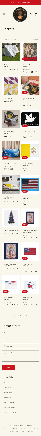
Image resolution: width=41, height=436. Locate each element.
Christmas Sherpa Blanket (28, 65)
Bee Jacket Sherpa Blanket (28, 99)
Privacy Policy (9, 398)
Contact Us (8, 393)
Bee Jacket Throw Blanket (9, 132)
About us (7, 388)
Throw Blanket (8, 98)
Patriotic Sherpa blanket (28, 264)
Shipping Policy (9, 407)
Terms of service (10, 412)
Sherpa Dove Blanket (29, 131)
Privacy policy (23, 428)
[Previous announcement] (4, 2)
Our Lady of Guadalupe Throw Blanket (10, 264)
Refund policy (9, 402)
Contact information (27, 431)
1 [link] (14, 315)
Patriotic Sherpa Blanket (28, 198)
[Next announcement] (37, 2)
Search (6, 383)
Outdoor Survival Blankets (9, 65)
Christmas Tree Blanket (11, 230)
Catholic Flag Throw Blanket (10, 198)
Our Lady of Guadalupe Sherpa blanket (30, 231)
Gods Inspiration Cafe (19, 425)
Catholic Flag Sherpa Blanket (29, 164)
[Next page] (26, 315)
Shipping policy (14, 431)
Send (8, 367)
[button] (4, 14)
